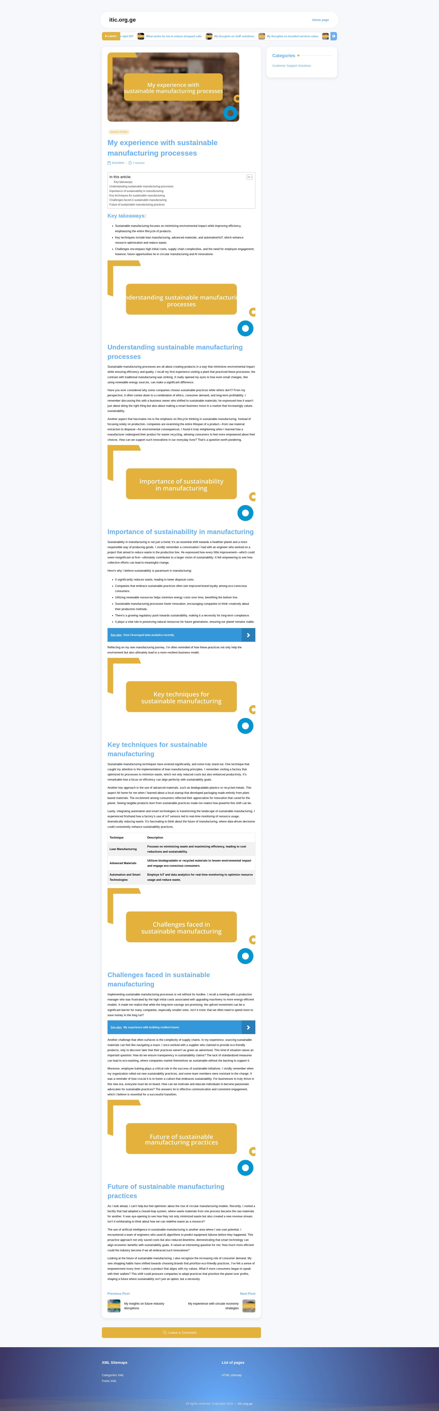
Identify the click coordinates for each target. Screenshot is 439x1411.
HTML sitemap (232, 1375)
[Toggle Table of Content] (248, 177)
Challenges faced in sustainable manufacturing (138, 199)
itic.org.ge (122, 20)
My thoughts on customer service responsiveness (290, 36)
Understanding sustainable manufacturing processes (141, 186)
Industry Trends (119, 132)
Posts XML (109, 1381)
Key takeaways (123, 181)
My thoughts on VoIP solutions (161, 36)
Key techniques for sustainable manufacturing (137, 195)
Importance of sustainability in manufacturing (136, 190)
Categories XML (113, 1375)
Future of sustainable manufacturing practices (137, 204)
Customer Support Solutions (291, 66)
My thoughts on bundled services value (219, 36)
